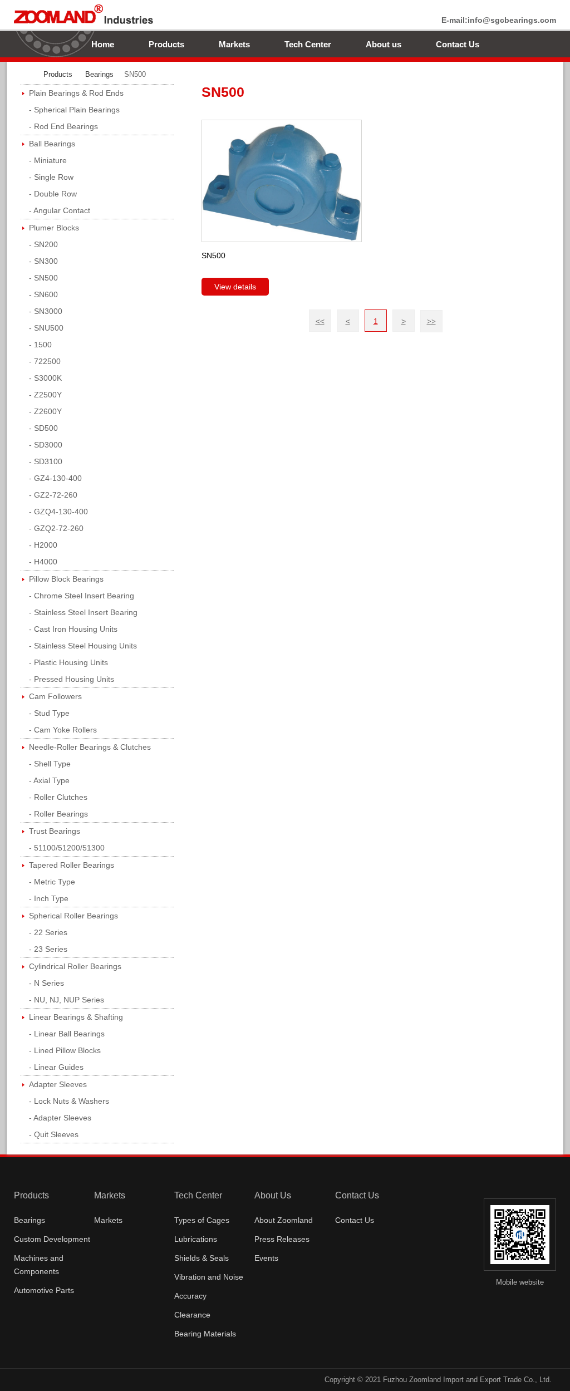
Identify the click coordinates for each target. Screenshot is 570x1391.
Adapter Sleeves (58, 1084)
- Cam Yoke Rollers (63, 729)
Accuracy (190, 1295)
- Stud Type (49, 713)
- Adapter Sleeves (60, 1117)
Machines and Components (38, 1265)
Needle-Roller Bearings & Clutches (90, 747)
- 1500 (40, 344)
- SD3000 (45, 444)
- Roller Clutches (58, 797)
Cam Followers (55, 696)
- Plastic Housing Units (68, 662)
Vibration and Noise (208, 1276)
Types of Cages (201, 1220)
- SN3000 (45, 311)
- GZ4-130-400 (55, 478)
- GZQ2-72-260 (56, 528)
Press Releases (281, 1239)
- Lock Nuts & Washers (69, 1101)
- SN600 (43, 294)
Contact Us (457, 44)
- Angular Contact (59, 210)
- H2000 (43, 544)
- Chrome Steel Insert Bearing (81, 595)
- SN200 (43, 244)
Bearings (99, 74)
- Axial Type (49, 780)
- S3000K (45, 377)
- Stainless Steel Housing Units (83, 645)
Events (266, 1258)
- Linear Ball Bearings (67, 1033)
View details (235, 286)
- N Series (46, 983)
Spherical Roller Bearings (73, 915)
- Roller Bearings (58, 813)
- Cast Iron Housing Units (73, 629)
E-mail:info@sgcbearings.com (498, 20)
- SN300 (43, 261)
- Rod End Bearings (63, 126)
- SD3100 (45, 461)
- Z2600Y (45, 411)
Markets (234, 44)
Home (102, 44)
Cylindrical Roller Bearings (75, 966)
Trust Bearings (54, 831)
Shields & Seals (201, 1258)
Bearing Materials (205, 1333)
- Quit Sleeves (53, 1134)
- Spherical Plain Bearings (74, 109)
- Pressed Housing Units (71, 679)
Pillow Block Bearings (66, 578)
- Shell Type (50, 763)
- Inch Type (48, 898)
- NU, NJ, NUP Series (66, 999)
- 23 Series (48, 949)
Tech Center (307, 44)
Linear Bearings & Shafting (76, 1016)
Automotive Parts (44, 1290)
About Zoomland (283, 1220)
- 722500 (45, 361)
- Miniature (48, 160)
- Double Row (53, 193)
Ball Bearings (52, 143)
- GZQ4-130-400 (58, 511)
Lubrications (195, 1239)
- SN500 (43, 277)
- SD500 (43, 428)
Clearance (192, 1314)
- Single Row (51, 177)
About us (383, 44)
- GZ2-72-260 (53, 494)
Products (166, 44)
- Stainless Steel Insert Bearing (83, 612)
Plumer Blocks (54, 227)
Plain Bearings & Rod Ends (76, 93)
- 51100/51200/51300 (67, 847)
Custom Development (52, 1239)
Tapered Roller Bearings (71, 865)
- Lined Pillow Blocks (65, 1050)
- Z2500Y (45, 394)
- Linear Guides (56, 1067)
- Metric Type (52, 881)
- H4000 (43, 561)
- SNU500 (46, 327)
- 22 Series (48, 932)
